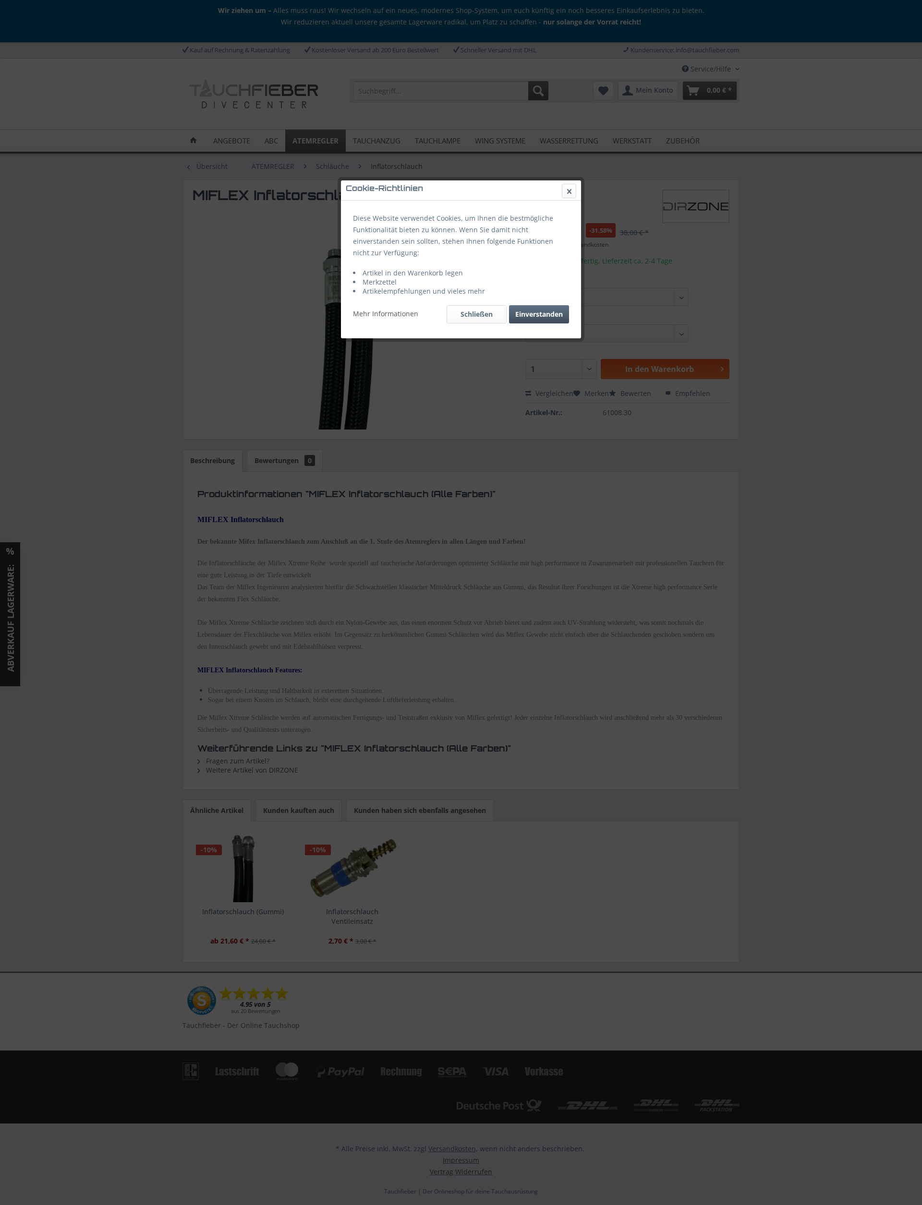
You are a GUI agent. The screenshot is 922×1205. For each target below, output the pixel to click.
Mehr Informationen (385, 313)
